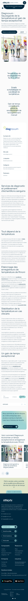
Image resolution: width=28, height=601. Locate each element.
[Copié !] (22, 404)
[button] (3, 473)
